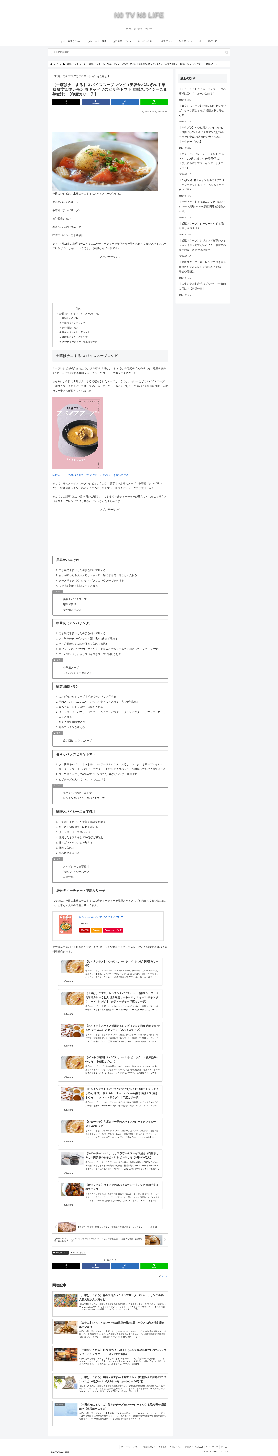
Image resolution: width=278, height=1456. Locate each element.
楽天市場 (85, 930)
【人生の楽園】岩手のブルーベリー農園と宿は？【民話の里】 (202, 286)
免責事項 (162, 1447)
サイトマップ (212, 1447)
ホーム (224, 1447)
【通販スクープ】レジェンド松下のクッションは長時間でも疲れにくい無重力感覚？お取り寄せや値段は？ (202, 245)
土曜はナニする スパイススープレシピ (79, 313)
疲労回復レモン (70, 327)
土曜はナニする (62, 1253)
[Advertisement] (110, 121)
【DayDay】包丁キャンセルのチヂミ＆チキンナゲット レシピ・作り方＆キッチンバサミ (202, 185)
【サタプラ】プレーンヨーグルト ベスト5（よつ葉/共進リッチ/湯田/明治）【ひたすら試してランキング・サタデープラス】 (202, 160)
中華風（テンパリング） (74, 323)
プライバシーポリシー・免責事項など (138, 1447)
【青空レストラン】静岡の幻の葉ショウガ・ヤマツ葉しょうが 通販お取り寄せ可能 (202, 110)
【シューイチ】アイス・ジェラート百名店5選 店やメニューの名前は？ (202, 91)
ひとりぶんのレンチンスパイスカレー (101, 916)
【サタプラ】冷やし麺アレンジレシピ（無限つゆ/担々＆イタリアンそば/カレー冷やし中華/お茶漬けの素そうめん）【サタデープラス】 (202, 134)
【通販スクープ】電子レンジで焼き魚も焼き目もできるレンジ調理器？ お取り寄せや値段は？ (202, 267)
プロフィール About (194, 1447)
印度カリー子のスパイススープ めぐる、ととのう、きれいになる (90, 475)
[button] (226, 53)
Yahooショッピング (113, 930)
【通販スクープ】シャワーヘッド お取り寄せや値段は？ (201, 226)
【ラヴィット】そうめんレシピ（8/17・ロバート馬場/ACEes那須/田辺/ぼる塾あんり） (202, 206)
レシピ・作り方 (79, 1253)
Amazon (96, 930)
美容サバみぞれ (70, 318)
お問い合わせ (176, 1447)
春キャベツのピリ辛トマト (76, 332)
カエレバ (91, 923)
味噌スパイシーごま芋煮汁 (76, 337)
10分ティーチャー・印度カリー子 (79, 341)
